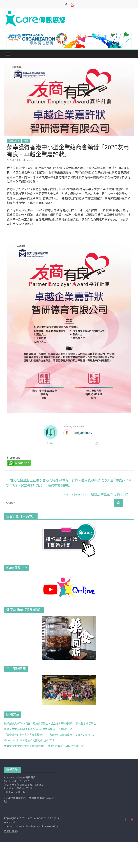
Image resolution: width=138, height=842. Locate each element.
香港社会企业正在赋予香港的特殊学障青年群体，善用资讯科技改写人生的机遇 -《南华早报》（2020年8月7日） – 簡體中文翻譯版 (69, 483)
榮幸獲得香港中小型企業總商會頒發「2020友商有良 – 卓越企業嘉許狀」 (45, 745)
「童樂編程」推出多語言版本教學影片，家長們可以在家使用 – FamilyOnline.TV (49, 734)
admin (30, 159)
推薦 (26, 140)
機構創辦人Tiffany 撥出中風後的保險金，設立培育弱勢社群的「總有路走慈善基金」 (51, 723)
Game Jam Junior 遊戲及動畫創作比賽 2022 (98, 494)
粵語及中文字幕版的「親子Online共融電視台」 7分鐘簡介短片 (39, 729)
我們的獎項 (14, 140)
